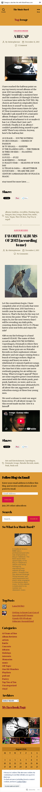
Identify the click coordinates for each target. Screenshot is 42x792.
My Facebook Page (14, 707)
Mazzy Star (27, 215)
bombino (15, 212)
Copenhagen (30, 461)
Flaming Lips (33, 212)
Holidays (6, 653)
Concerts (6, 646)
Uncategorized (21, 31)
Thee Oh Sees (21, 217)
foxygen (8, 215)
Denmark (9, 463)
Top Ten (30, 217)
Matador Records (26, 463)
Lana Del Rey (18, 606)
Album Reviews (21, 230)
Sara (7, 217)
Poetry (5, 679)
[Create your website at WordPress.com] (21, 2)
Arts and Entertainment (14, 461)
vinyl (4, 689)
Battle (5, 643)
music (34, 215)
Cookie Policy (21, 782)
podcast (6, 676)
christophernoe (14, 42)
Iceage (19, 215)
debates (6, 649)
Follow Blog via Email (16, 477)
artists (5, 640)
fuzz (14, 215)
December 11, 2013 (32, 42)
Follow (8, 500)
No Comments (22, 254)
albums (8, 212)
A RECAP (21, 36)
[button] (15, 727)
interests (6, 656)
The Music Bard (21, 9)
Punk (7, 466)
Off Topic (6, 666)
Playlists (6, 672)
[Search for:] (14, 519)
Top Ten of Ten (9, 682)
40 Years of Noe (9, 633)
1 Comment (22, 45)
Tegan (12, 217)
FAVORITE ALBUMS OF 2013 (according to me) (21, 240)
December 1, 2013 (32, 250)
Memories (7, 659)
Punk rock (14, 466)
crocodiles (23, 212)
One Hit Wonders (10, 669)
